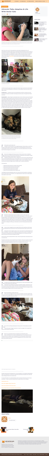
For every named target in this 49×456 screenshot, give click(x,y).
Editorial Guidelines (42, 454)
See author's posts (12, 420)
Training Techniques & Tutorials (40, 1)
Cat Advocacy (5, 6)
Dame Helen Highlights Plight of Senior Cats (8, 383)
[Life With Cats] (6, 1)
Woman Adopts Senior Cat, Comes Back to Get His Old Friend (11, 387)
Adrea (9, 418)
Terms (38, 454)
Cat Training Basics (23, 1)
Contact (27, 454)
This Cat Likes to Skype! (26, 430)
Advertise (30, 454)
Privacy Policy (34, 454)
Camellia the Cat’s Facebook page (7, 41)
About (25, 454)
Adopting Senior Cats (5, 381)
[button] (46, 1)
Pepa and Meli (11, 56)
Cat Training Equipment (30, 1)
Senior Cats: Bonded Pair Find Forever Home (9, 385)
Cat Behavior (17, 1)
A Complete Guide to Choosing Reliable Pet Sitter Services (43, 34)
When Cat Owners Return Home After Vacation (12, 430)
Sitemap (46, 454)
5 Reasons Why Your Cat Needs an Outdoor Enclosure (43, 39)
